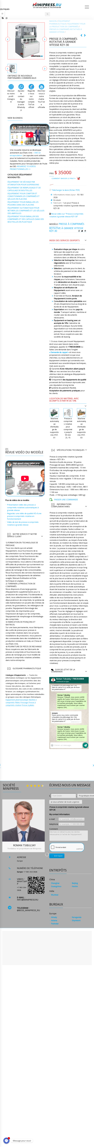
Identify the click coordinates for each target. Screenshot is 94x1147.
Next (44, 39)
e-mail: (52, 819)
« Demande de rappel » (59, 352)
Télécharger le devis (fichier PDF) (66, 190)
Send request (58, 856)
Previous (7, 39)
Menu (86, 7)
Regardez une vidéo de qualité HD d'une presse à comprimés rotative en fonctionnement (24, 516)
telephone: (53, 824)
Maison (53, 21)
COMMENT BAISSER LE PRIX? (63, 178)
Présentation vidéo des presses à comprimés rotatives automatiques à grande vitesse (23, 508)
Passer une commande (66, 499)
